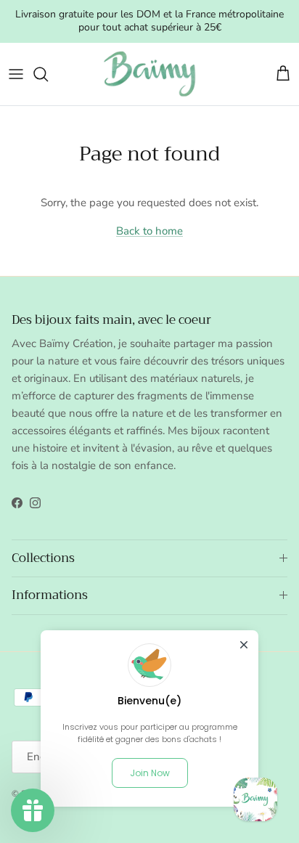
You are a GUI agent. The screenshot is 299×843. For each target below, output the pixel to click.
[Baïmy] (149, 74)
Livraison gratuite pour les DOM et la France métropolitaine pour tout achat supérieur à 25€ (149, 20)
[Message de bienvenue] (255, 799)
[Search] (48, 74)
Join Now (150, 773)
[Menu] (16, 74)
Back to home (149, 231)
